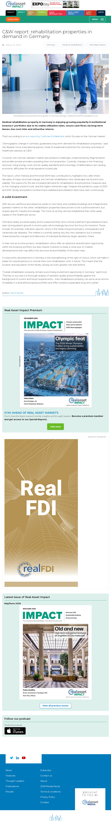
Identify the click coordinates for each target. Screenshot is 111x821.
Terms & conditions (50, 791)
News (9, 770)
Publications (12, 786)
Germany (51, 45)
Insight (11, 12)
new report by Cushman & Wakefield (44, 136)
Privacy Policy (47, 797)
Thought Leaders (15, 781)
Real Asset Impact (97, 45)
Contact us (46, 775)
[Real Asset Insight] (15, 4)
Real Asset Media (73, 13)
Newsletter (55, 13)
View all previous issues (55, 705)
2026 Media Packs (50, 786)
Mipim (101, 12)
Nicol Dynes (16, 293)
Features (10, 775)
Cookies (44, 802)
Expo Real (88, 13)
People (10, 791)
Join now (55, 426)
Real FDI (31, 13)
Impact (21, 12)
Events (42, 12)
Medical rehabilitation (72, 45)
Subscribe (13, 19)
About (43, 781)
